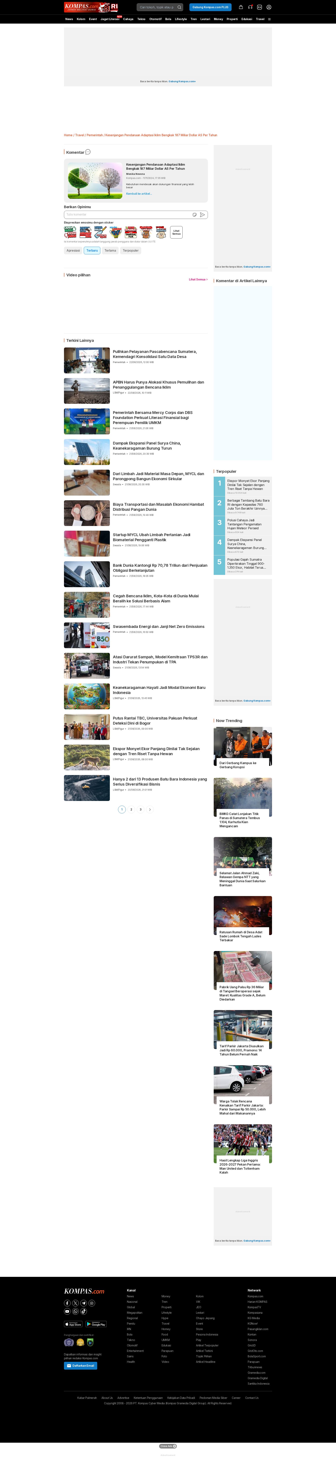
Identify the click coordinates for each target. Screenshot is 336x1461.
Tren (194, 19)
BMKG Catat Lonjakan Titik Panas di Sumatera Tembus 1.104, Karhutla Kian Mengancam (240, 820)
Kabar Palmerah (87, 1397)
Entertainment (135, 1350)
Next (150, 809)
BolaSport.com (257, 1356)
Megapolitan (134, 1312)
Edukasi (247, 19)
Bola (168, 19)
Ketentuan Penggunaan (148, 1397)
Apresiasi (73, 250)
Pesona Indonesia (207, 1334)
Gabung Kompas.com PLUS (210, 7)
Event (93, 19)
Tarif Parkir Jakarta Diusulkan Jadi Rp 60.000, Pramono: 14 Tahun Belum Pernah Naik (241, 1050)
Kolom (81, 19)
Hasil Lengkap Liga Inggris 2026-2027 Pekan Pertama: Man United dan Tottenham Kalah (240, 1166)
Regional (132, 1318)
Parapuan (167, 1350)
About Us (107, 1397)
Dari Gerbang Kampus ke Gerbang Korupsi (238, 765)
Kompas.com (255, 1296)
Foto (164, 1356)
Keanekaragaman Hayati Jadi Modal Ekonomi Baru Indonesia (159, 690)
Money (218, 19)
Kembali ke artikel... (139, 193)
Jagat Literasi (110, 19)
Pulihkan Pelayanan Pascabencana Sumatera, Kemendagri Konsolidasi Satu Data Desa (155, 354)
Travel (260, 19)
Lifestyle (181, 19)
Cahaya (128, 19)
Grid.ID (252, 1345)
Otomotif (155, 19)
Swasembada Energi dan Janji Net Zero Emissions (159, 626)
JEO (198, 1307)
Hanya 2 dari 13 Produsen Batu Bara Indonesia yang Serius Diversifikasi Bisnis (160, 782)
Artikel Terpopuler (207, 1345)
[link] (259, 7)
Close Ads (166, 1446)
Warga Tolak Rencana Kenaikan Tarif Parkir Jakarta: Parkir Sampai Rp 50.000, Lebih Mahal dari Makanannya (243, 1107)
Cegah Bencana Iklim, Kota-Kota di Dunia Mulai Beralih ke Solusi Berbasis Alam (156, 598)
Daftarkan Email (83, 1365)
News (69, 19)
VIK (198, 1301)
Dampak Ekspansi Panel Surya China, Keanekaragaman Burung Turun (147, 446)
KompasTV (254, 1307)
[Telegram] (83, 1303)
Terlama (110, 250)
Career (236, 1397)
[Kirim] (202, 214)
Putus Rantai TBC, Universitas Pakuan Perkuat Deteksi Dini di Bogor (155, 721)
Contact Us (252, 1397)
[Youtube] (67, 1311)
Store (199, 1329)
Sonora (252, 1340)
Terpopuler (131, 250)
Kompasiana (255, 1312)
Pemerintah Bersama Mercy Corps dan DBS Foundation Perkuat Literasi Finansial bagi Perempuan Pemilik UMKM (152, 417)
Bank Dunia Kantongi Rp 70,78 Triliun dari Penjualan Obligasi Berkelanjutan (160, 568)
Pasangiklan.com (258, 1329)
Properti (232, 19)
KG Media (254, 1318)
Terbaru (92, 250)
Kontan (252, 1334)
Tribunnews (255, 1367)
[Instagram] (91, 1303)
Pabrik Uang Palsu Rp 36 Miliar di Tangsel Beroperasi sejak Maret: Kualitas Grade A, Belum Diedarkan (242, 993)
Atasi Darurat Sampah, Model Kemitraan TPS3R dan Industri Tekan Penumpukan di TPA (160, 659)
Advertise (123, 1397)
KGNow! (252, 1323)
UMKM (166, 1340)
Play (198, 1340)
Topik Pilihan (204, 1356)
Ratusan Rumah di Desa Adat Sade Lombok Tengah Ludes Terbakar (241, 936)
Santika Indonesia (258, 1383)
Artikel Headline (205, 1361)
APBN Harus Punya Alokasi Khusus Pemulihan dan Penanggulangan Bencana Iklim (158, 385)
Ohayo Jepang (205, 1318)
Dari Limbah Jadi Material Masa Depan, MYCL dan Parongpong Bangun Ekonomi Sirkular (158, 476)
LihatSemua (176, 232)
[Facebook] (67, 1303)
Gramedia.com (256, 1372)
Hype (165, 1318)
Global (131, 1307)
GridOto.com (255, 1350)
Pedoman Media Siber (213, 1397)
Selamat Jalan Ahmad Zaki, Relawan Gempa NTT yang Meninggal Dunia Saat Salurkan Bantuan (243, 879)
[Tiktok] (83, 1311)
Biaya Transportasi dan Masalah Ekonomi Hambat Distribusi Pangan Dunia (158, 507)
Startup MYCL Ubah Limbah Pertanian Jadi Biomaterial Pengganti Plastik (151, 537)
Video (165, 1361)
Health (131, 1361)
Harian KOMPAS (257, 1301)
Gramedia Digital (258, 1378)
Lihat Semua (197, 279)
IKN (129, 1329)
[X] (75, 1303)
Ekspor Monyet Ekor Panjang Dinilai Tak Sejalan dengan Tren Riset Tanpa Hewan (156, 751)
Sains (130, 1356)
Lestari (205, 20)
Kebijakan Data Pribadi (181, 1397)
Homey (166, 1329)
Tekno (141, 19)
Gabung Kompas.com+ (182, 81)
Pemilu (131, 1323)
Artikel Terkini (204, 1350)
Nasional (132, 1301)
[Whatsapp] (75, 1311)
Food (165, 1334)
